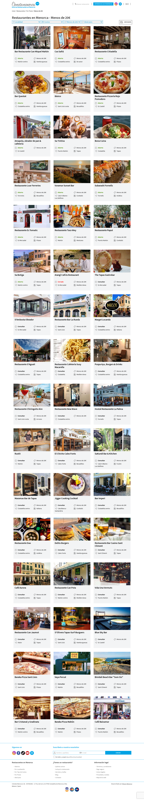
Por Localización (19, 769)
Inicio (13, 11)
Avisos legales (100, 772)
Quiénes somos (60, 766)
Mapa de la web (101, 777)
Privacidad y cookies (102, 775)
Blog (56, 775)
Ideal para (17, 777)
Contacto (58, 777)
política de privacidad (75, 757)
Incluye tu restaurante (62, 769)
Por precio (29, 11)
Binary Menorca (127, 784)
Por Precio (17, 775)
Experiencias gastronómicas (103, 4)
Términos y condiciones (103, 766)
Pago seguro (100, 769)
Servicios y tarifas (60, 772)
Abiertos (17, 766)
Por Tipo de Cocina (20, 772)
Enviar (118, 753)
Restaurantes (21, 11)
